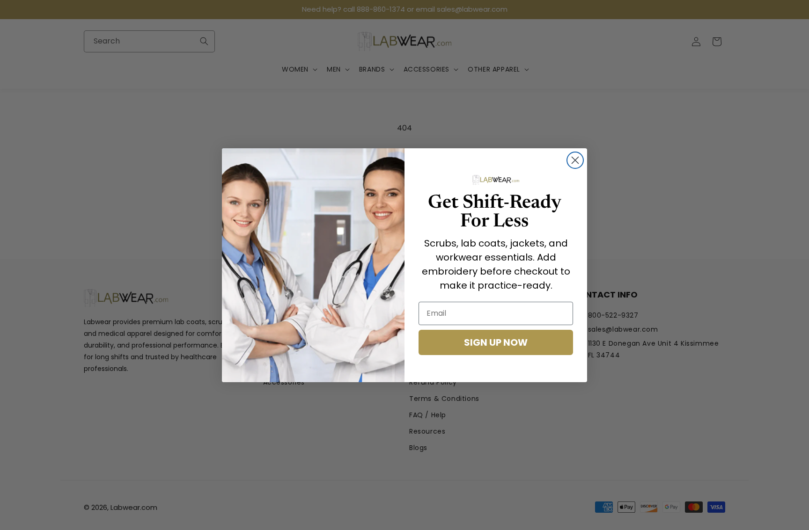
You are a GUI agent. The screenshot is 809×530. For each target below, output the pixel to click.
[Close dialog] (575, 160)
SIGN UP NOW (496, 342)
